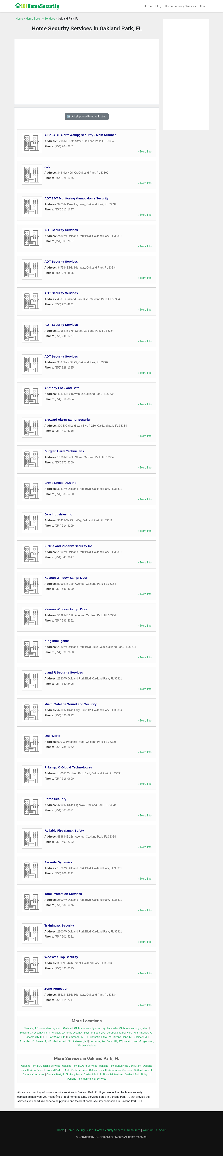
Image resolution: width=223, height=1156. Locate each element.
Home (148, 6)
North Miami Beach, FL (139, 1032)
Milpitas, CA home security (67, 1032)
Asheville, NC (27, 1041)
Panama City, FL (34, 1037)
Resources (133, 1130)
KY (86, 1037)
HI (46, 1037)
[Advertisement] (86, 71)
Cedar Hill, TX (114, 1041)
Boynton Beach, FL (94, 1032)
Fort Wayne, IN (57, 1037)
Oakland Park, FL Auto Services (79, 1065)
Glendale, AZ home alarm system (42, 1028)
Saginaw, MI (140, 1037)
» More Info (145, 151)
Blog (158, 6)
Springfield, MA (98, 1037)
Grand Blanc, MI (123, 1037)
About (203, 6)
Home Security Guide (80, 1130)
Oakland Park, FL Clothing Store (64, 1074)
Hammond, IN (75, 1037)
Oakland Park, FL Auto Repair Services (110, 1070)
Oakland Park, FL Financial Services (103, 1074)
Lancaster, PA (97, 1041)
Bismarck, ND (43, 1041)
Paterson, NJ (80, 1041)
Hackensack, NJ (62, 1041)
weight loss (89, 1045)
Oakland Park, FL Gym (137, 1074)
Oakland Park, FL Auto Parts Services (66, 1070)
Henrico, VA (130, 1041)
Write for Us (150, 1130)
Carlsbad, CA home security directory (84, 1028)
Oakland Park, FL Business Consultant (120, 1065)
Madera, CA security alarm (35, 1032)
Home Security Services (180, 6)
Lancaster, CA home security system (127, 1028)
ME (110, 1037)
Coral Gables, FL (116, 1032)
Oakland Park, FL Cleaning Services (40, 1065)
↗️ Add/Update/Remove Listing (86, 116)
